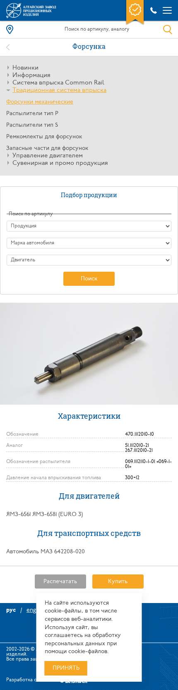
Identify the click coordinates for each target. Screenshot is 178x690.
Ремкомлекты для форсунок (44, 137)
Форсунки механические (39, 102)
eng (31, 610)
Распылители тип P (32, 114)
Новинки (25, 68)
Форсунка (89, 46)
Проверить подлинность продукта (135, 13)
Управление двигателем (47, 156)
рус (11, 610)
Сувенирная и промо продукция (60, 163)
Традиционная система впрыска (59, 90)
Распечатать (60, 582)
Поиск (89, 279)
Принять (66, 668)
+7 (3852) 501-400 (152, 10)
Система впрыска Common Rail (58, 83)
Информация (31, 75)
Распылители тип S (32, 125)
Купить (117, 582)
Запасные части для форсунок (47, 148)
